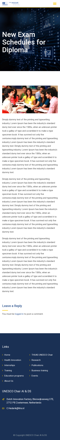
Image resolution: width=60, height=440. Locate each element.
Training (8, 370)
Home (7, 355)
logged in (19, 314)
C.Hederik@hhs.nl (15, 408)
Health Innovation (12, 360)
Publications (37, 365)
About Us (8, 381)
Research (36, 360)
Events (35, 375)
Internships (9, 365)
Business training (40, 370)
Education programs (14, 375)
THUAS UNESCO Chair (42, 355)
